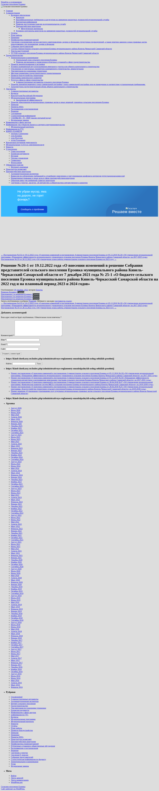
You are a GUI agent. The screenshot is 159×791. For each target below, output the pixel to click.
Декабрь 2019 (16, 587)
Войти (13, 776)
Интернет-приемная (19, 167)
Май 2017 (15, 656)
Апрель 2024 (16, 471)
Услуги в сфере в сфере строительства (27, 80)
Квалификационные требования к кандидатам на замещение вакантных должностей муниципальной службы (62, 20)
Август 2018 (16, 622)
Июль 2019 (15, 598)
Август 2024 (16, 462)
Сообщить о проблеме (32, 209)
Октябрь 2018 (16, 618)
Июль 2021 (15, 544)
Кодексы (14, 93)
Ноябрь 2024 (16, 455)
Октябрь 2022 (16, 511)
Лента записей (17, 778)
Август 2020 (16, 569)
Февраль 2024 (17, 475)
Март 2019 (15, 607)
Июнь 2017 (15, 654)
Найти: (9, 364)
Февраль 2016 (17, 687)
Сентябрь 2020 (17, 567)
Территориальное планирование (24, 58)
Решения (14, 111)
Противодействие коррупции (28, 26)
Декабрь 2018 (16, 613)
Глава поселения (18, 151)
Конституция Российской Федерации (27, 96)
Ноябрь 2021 (16, 535)
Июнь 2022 (15, 520)
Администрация (13, 13)
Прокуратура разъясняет (16, 169)
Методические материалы (32, 29)
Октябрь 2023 (16, 484)
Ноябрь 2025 (16, 428)
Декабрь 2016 (16, 667)
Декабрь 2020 (16, 560)
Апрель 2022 (16, 524)
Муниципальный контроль (22, 127)
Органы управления (19, 158)
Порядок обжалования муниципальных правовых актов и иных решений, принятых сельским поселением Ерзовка (60, 102)
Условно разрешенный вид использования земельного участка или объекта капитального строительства (55, 67)
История (14, 156)
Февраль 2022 (17, 529)
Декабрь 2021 (16, 533)
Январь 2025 (16, 450)
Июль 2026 (15, 410)
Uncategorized (16, 697)
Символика (16, 160)
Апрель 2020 (16, 578)
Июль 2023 (15, 491)
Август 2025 (16, 435)
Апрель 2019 (16, 605)
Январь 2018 (16, 638)
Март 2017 (15, 660)
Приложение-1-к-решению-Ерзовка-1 (17, 294)
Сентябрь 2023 (17, 486)
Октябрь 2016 (16, 672)
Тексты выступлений (20, 51)
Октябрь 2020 (16, 564)
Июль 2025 (15, 437)
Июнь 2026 (15, 413)
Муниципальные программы (23, 98)
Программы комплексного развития (26, 78)
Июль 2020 (15, 571)
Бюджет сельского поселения (23, 704)
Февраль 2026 (17, 421)
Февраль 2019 (17, 609)
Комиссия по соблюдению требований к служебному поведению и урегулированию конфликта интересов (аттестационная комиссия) (68, 176)
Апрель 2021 (16, 551)
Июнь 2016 (15, 678)
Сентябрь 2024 (17, 459)
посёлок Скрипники (19, 133)
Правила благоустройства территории (27, 75)
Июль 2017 (15, 651)
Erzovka (39, 290)
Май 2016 (15, 680)
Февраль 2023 (17, 502)
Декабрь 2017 (16, 640)
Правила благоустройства (22, 730)
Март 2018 (15, 634)
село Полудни (17, 138)
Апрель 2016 (16, 683)
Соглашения (16, 113)
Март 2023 (15, 500)
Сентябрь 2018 (17, 620)
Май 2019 (15, 602)
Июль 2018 (15, 625)
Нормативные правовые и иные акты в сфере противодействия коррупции (43, 178)
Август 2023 (16, 488)
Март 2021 (15, 553)
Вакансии (20, 17)
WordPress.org (16, 782)
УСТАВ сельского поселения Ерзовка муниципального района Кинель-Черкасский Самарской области (55, 53)
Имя (3, 340)
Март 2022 (15, 526)
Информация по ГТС (15, 129)
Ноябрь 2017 (16, 643)
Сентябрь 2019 (17, 593)
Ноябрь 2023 (16, 482)
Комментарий (7, 335)
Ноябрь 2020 (16, 562)
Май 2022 (15, 522)
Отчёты (14, 33)
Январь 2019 (16, 611)
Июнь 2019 (15, 600)
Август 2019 (16, 596)
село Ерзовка (16, 136)
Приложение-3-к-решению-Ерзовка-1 (17, 297)
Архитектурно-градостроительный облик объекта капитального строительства (44, 87)
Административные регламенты (24, 91)
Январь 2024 (16, 477)
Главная (9, 11)
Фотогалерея (16, 163)
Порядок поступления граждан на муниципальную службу (41, 24)
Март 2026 (15, 419)
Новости (9, 147)
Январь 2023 (16, 504)
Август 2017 (16, 649)
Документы (11, 89)
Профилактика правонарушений (25, 40)
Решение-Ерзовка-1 (9, 292)
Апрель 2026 (16, 417)
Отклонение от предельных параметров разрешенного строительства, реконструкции (47, 69)
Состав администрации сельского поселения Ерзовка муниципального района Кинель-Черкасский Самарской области (61, 49)
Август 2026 (16, 408)
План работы (16, 35)
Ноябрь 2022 (16, 509)
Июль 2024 (15, 464)
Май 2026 (15, 415)
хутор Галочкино (18, 140)
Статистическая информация (23, 116)
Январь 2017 (16, 665)
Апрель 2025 (16, 444)
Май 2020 (15, 576)
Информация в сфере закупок (18, 122)
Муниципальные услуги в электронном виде (25, 145)
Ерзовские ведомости (20, 154)
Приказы (15, 104)
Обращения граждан (14, 165)
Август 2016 (16, 674)
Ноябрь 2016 (16, 669)
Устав (13, 764)
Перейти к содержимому (11, 2)
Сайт (3, 349)
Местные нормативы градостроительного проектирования (36, 73)
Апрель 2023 (16, 497)
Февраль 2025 (17, 448)
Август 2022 (16, 515)
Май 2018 (15, 629)
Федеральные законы (20, 120)
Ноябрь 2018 (16, 616)
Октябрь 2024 (16, 457)
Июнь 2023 (15, 493)
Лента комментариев (20, 780)
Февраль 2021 (17, 555)
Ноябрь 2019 (16, 589)
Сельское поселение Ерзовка (13, 4)
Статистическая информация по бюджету (28, 759)
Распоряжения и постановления (24, 109)
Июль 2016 (15, 676)
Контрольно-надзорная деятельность (21, 142)
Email (4, 344)
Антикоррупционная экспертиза (25, 174)
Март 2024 (15, 473)
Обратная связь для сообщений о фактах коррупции (33, 180)
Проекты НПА (17, 107)
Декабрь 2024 (16, 453)
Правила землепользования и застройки (28, 64)
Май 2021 (15, 549)
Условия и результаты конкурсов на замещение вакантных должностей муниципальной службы (56, 31)
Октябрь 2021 (16, 538)
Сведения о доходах (19, 753)
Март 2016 (15, 685)
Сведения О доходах (19, 755)
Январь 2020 (16, 584)
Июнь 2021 (15, 546)
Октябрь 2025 (16, 430)
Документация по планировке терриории (28, 708)
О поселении (11, 149)
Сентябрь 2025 (17, 433)
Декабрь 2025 (16, 426)
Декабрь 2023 (16, 479)
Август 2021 (16, 542)
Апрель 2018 (16, 631)
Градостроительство (14, 55)
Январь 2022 (16, 531)
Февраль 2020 (17, 582)
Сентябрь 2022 (17, 513)
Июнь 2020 (15, 573)
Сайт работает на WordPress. (13, 789)
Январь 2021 (16, 558)
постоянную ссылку (63, 301)
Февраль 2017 (17, 663)
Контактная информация (26, 22)
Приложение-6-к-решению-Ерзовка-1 (17, 299)
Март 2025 (15, 446)
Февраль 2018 (17, 636)
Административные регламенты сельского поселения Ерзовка (42, 82)
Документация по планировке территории (29, 71)
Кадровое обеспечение (20, 15)
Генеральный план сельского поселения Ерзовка (36, 60)
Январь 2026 (16, 424)
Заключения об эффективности (29, 100)
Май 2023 (15, 495)
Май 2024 (15, 468)
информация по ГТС (19, 715)
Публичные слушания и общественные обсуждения (33, 746)
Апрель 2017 (16, 658)
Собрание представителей (22, 46)
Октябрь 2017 (16, 645)
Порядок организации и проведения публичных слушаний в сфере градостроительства (53, 62)
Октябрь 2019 (16, 591)
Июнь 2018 (15, 627)
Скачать (21, 292)
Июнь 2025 (15, 439)
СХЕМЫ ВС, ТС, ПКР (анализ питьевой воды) (31, 118)
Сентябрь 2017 (17, 647)
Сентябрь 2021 (17, 540)
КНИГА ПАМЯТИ (14, 131)
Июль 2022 (15, 517)
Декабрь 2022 (16, 506)
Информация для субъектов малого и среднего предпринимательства (35, 125)
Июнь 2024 (15, 466)
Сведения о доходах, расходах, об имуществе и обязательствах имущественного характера (49, 183)
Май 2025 (15, 442)
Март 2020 (15, 580)
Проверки (15, 37)
